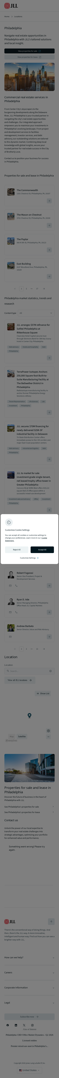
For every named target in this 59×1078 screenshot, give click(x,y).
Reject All (17, 549)
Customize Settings (29, 558)
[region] (29, 539)
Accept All (42, 549)
